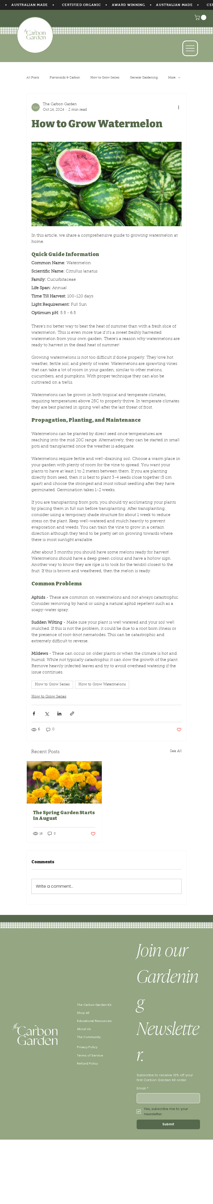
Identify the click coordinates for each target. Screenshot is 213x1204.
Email (142, 1088)
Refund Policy (87, 1063)
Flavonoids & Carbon (65, 77)
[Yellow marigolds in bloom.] (64, 782)
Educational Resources (94, 1021)
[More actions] (178, 107)
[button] (201, 17)
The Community (89, 1037)
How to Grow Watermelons (102, 684)
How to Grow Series (104, 77)
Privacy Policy (87, 1047)
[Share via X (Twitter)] (46, 713)
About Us (84, 1029)
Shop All (83, 1013)
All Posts (32, 77)
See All (176, 751)
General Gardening (144, 77)
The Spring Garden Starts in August (64, 815)
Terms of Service (90, 1055)
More (172, 77)
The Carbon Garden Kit (94, 1005)
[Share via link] (72, 713)
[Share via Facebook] (33, 713)
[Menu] (190, 48)
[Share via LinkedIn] (59, 713)
